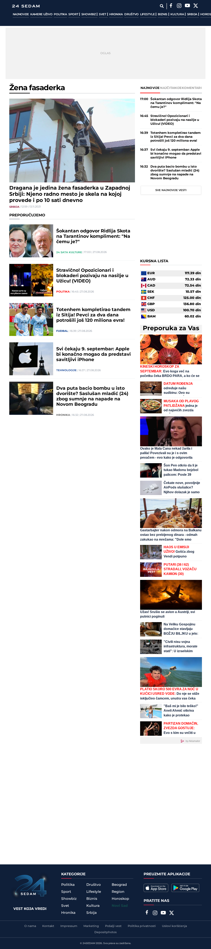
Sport (73, 14)
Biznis (163, 14)
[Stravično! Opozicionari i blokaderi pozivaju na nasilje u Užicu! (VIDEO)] (31, 280)
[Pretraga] (161, 6)
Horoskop (120, 898)
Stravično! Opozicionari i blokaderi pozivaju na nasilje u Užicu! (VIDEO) (92, 276)
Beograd (119, 884)
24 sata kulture (69, 252)
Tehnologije (66, 370)
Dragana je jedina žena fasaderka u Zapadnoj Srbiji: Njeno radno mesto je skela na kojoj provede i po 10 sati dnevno (69, 194)
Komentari (192, 88)
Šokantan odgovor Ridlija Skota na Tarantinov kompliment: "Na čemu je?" (93, 237)
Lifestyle (147, 14)
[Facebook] (171, 6)
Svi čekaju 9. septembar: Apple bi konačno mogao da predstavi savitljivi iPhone (93, 354)
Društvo (131, 14)
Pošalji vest (113, 926)
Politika (60, 14)
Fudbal (62, 331)
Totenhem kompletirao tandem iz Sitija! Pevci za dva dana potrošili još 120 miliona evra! (93, 315)
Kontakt (48, 926)
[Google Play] (185, 888)
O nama (30, 926)
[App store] (156, 888)
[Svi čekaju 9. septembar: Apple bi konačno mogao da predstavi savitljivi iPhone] (31, 358)
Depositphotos (105, 932)
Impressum (68, 926)
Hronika (116, 14)
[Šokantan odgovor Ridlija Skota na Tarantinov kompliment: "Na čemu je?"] (31, 240)
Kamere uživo (41, 14)
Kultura (177, 14)
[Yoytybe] (187, 6)
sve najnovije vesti (170, 190)
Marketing (91, 926)
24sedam (89, 943)
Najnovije (21, 14)
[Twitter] (196, 6)
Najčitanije (171, 88)
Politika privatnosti (142, 926)
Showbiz (89, 14)
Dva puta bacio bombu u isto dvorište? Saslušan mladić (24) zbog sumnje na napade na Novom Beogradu (92, 396)
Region (118, 891)
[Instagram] (179, 6)
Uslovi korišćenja (174, 926)
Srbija (192, 14)
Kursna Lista (154, 261)
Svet (103, 14)
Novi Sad (120, 905)
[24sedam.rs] (25, 6)
